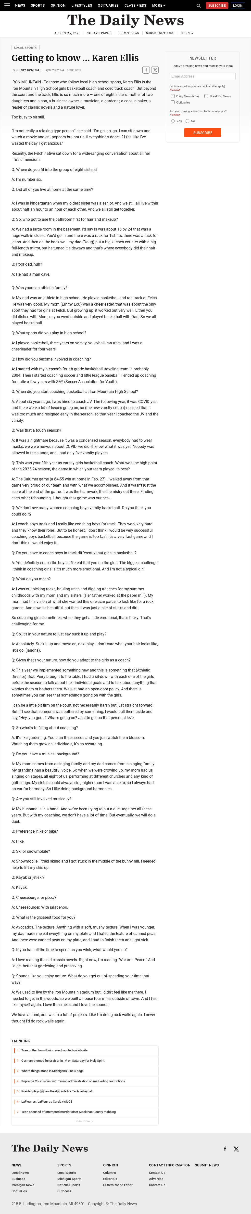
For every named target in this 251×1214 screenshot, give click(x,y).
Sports (38, 5)
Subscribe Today (160, 33)
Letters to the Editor (118, 1185)
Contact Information (169, 1165)
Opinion (58, 5)
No (193, 121)
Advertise (156, 1179)
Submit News (128, 33)
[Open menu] (7, 5)
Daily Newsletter (187, 96)
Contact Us (157, 1173)
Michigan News (23, 1185)
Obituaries (108, 5)
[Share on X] (155, 70)
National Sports (68, 1185)
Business (18, 1179)
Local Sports (25, 47)
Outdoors (64, 1191)
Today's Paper (99, 33)
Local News (20, 1173)
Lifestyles (82, 5)
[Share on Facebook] (146, 70)
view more (83, 1121)
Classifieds (135, 5)
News (20, 5)
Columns (109, 1173)
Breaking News (220, 96)
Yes (178, 121)
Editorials (110, 1179)
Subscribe (217, 5)
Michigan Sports (69, 1179)
